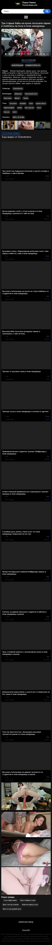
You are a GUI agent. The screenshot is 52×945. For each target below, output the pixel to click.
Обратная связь (26, 922)
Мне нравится (15, 61)
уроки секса (41, 103)
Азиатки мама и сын (30, 904)
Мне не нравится (19, 61)
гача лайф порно (10, 900)
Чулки (25, 98)
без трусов (29, 108)
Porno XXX (26, 930)
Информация (17, 65)
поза (31, 103)
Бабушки (18, 94)
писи (39, 108)
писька (6, 112)
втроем (23, 103)
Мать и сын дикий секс (12, 909)
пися (14, 112)
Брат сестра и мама (11, 904)
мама (20, 108)
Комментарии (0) (32, 65)
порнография (9, 108)
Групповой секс (31, 94)
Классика (7, 98)
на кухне (13, 103)
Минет (17, 98)
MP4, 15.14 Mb (18, 117)
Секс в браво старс (27, 900)
